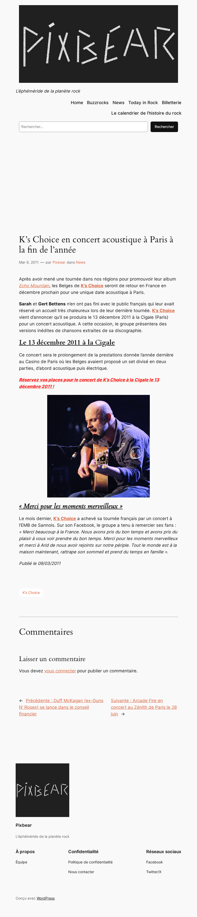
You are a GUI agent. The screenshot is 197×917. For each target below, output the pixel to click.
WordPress (46, 898)
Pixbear (59, 262)
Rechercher (164, 126)
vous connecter (60, 670)
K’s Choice (31, 592)
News (80, 262)
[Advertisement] (98, 178)
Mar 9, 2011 (29, 262)
